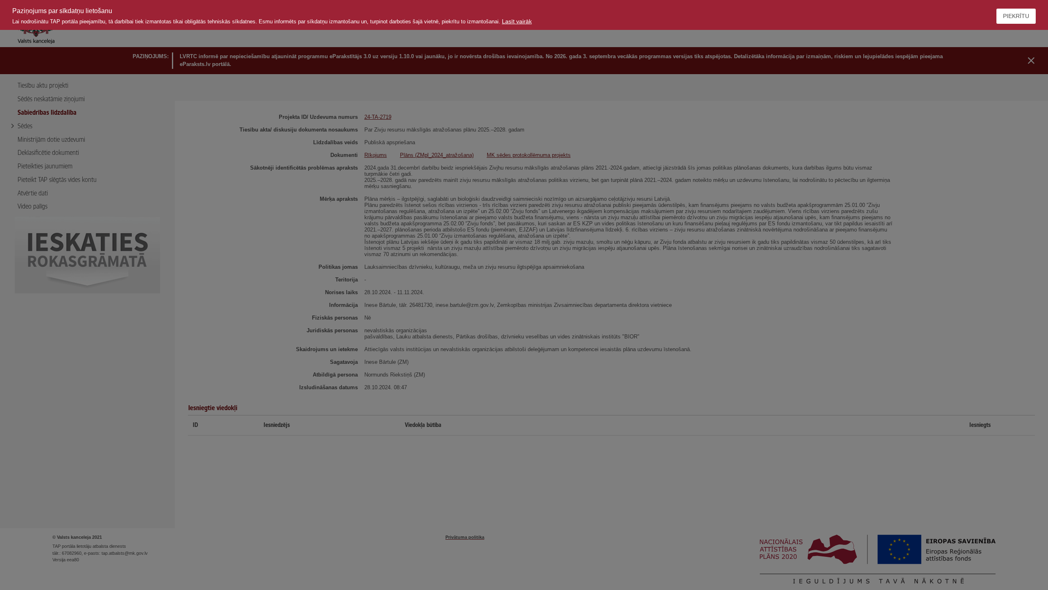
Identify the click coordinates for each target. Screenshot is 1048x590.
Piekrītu (1016, 16)
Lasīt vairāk (517, 21)
